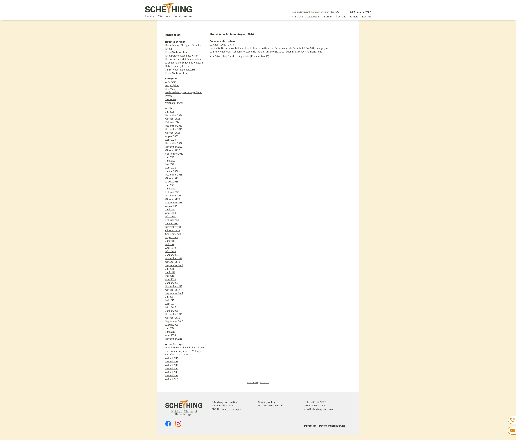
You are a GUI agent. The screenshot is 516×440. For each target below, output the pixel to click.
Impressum (310, 425)
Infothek (327, 16)
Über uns (341, 16)
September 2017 (174, 293)
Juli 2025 (169, 111)
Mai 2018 (169, 275)
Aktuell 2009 (171, 379)
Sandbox (264, 382)
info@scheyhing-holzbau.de (319, 409)
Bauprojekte (172, 85)
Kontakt (366, 16)
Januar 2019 (171, 254)
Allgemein (170, 82)
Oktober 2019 (172, 230)
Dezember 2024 (173, 115)
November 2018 (173, 258)
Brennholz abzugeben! (223, 41)
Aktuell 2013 (171, 365)
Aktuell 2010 (171, 375)
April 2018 (170, 279)
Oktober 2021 (172, 178)
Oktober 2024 (172, 118)
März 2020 (170, 216)
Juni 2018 (170, 272)
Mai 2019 (169, 244)
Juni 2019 (170, 240)
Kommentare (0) (260, 56)
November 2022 (173, 146)
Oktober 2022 (172, 150)
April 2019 (170, 247)
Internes (170, 88)
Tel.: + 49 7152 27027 (315, 402)
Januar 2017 (171, 310)
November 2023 (173, 129)
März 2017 (170, 307)
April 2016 (170, 335)
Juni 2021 (170, 188)
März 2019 (170, 251)
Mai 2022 (169, 164)
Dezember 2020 (173, 195)
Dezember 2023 (173, 125)
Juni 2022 (170, 160)
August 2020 (171, 206)
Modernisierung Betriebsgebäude (183, 92)
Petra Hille (220, 56)
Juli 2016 (169, 328)
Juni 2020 (170, 209)
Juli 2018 (169, 268)
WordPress (252, 382)
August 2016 (171, 324)
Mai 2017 (169, 300)
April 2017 (170, 303)
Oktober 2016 (172, 317)
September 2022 (174, 153)
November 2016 (173, 314)
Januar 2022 (171, 171)
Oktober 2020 (172, 199)
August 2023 (171, 136)
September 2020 (174, 202)
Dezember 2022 (173, 143)
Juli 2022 (169, 157)
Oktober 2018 (172, 261)
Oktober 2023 (172, 132)
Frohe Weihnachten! (176, 52)
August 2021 (171, 181)
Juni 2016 (170, 331)
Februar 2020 (172, 220)
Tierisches (170, 99)
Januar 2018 (171, 282)
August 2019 (171, 237)
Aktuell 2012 (171, 368)
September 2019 (174, 234)
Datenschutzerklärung (332, 425)
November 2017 (173, 286)
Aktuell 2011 (171, 372)
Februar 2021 (172, 192)
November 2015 (173, 338)
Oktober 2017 (172, 289)
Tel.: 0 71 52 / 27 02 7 (359, 11)
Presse (169, 95)
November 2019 (173, 227)
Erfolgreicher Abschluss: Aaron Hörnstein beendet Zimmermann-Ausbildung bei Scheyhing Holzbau (184, 59)
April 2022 (170, 167)
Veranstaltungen (174, 102)
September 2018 (174, 265)
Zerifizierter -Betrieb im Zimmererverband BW (315, 12)
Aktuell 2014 (171, 361)
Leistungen (313, 16)
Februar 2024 (172, 122)
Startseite (297, 16)
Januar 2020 (171, 223)
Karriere (354, 16)
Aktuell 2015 (171, 358)
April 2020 (170, 213)
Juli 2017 (169, 296)
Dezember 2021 (173, 174)
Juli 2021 (169, 185)
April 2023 (170, 139)
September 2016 (174, 321)
